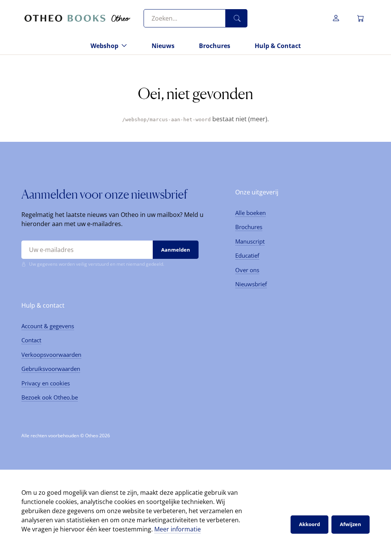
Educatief (247, 255)
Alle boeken (250, 213)
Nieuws (163, 46)
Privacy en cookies (45, 383)
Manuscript (250, 241)
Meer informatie (177, 529)
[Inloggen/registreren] (336, 18)
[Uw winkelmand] (360, 18)
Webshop (104, 46)
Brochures (214, 46)
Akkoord (309, 524)
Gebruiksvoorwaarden (50, 368)
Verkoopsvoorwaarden (51, 354)
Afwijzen (350, 524)
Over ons (247, 270)
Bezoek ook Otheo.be (49, 397)
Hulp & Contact (278, 46)
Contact (31, 340)
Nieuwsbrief (251, 284)
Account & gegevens (47, 326)
